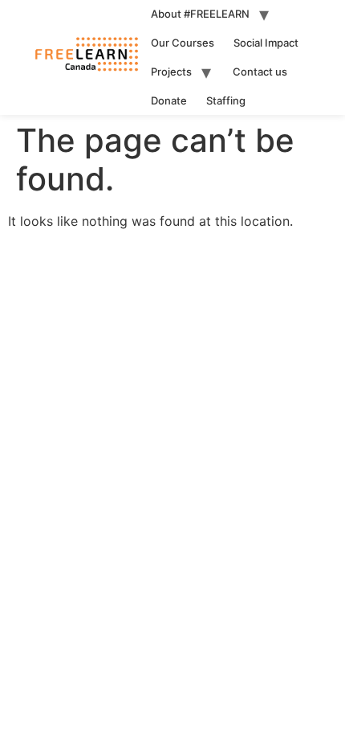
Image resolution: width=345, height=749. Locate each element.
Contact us (260, 71)
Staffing (226, 100)
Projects (171, 71)
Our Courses (182, 42)
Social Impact (265, 42)
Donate (169, 100)
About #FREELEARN (200, 13)
